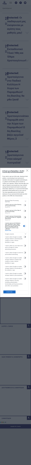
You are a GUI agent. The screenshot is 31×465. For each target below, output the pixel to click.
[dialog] (15, 232)
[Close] (27, 171)
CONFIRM (9, 292)
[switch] (24, 205)
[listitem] (15, 201)
